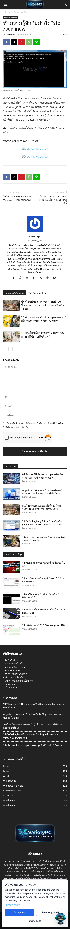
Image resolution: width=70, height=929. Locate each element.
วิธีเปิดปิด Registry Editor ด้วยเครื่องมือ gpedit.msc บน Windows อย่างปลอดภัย (30, 736)
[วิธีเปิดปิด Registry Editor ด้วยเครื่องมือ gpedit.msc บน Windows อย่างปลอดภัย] (11, 525)
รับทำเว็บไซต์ (11, 660)
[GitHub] (21, 278)
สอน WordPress (13, 670)
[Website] (48, 278)
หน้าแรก (6, 12)
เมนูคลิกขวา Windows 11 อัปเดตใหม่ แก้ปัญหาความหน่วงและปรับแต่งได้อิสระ (33, 716)
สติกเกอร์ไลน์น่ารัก (14, 677)
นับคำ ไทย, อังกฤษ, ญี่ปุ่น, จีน (19, 680)
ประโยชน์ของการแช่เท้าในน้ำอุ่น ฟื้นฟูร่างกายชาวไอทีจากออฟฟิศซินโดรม (42, 305)
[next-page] (10, 349)
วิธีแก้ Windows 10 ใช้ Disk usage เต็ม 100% (44, 625)
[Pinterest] (21, 42)
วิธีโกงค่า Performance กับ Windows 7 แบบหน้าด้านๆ (17, 198)
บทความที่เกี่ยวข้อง (14, 293)
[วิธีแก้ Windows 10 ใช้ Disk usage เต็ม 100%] (11, 629)
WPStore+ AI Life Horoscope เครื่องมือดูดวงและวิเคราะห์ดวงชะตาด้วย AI (33, 706)
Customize (35, 920)
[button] (5, 4)
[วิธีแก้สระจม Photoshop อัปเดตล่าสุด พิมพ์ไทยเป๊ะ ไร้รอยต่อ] (11, 541)
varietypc (11, 34)
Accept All (19, 912)
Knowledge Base (21, 12)
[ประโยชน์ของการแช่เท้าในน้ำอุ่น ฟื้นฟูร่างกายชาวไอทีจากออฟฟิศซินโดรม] (11, 305)
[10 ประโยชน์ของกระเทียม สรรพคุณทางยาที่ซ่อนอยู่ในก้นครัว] (11, 336)
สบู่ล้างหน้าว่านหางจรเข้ (17, 673)
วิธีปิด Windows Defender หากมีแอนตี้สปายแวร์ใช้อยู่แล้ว (53, 200)
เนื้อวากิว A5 (11, 687)
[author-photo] (35, 231)
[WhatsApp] (29, 42)
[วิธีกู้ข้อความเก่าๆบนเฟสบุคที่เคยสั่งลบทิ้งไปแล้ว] (11, 567)
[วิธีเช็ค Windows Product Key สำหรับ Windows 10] (11, 598)
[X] (14, 42)
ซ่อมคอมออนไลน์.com (16, 663)
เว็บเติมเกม (10, 684)
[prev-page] (5, 349)
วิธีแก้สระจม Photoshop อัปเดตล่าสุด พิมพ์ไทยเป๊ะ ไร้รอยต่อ (32, 745)
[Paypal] (35, 278)
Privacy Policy (12, 904)
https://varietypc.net (35, 241)
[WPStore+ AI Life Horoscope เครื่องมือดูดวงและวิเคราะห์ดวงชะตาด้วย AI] (11, 478)
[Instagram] (28, 278)
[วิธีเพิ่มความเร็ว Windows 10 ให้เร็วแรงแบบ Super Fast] (11, 613)
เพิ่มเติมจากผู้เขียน (37, 293)
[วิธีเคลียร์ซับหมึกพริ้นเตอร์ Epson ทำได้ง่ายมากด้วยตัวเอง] (11, 582)
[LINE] (36, 42)
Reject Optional (50, 912)
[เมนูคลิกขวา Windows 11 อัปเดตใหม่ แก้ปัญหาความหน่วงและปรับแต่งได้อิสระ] (11, 494)
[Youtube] (55, 278)
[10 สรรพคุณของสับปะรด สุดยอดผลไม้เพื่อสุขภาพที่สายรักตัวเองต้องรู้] (11, 321)
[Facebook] (6, 42)
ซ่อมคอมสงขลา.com (15, 666)
